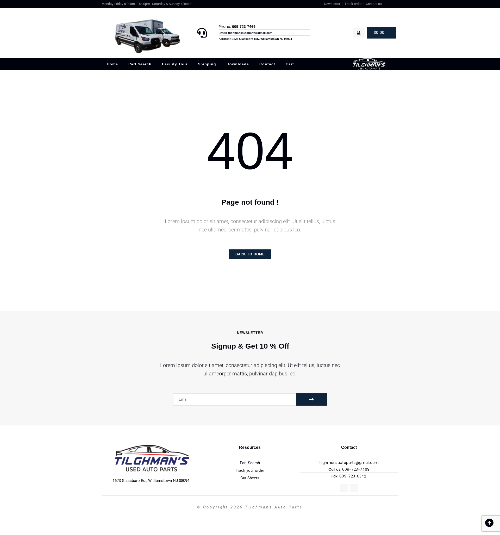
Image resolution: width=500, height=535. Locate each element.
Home (112, 64)
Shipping (207, 64)
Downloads (238, 64)
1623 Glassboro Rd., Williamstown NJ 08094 (151, 480)
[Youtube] (396, 4)
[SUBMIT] (311, 399)
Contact (267, 64)
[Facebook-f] (389, 4)
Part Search (140, 64)
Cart (290, 64)
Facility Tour (175, 64)
